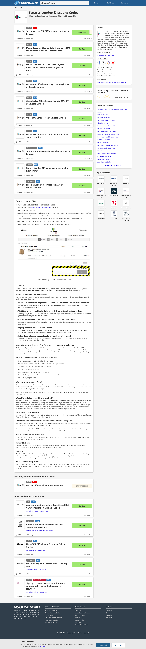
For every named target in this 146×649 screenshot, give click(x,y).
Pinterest (109, 618)
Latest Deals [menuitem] (110, 3)
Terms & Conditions (81, 625)
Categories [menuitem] (124, 3)
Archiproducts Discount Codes (107, 145)
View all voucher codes (37, 511)
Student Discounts (51, 622)
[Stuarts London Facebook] (99, 63)
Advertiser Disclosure (82, 613)
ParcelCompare (102, 115)
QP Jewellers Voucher (104, 156)
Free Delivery (49, 615)
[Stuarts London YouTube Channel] (113, 63)
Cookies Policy (80, 615)
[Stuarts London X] (104, 63)
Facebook (109, 610)
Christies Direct (102, 123)
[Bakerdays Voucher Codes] (20, 583)
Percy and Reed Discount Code (107, 137)
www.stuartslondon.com (105, 55)
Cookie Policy (43, 646)
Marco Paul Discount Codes (106, 131)
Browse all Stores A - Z (114, 165)
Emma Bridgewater (103, 117)
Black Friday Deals (51, 610)
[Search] (42, 3)
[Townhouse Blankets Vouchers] (20, 524)
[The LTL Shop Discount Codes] (20, 504)
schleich (100, 112)
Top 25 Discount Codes (52, 613)
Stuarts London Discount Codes (53, 12)
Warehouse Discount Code (106, 148)
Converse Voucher (103, 142)
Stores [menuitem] (96, 3)
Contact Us (79, 618)
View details (87, 38)
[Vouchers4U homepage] (26, 2)
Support (78, 622)
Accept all (103, 645)
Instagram (109, 615)
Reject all (118, 645)
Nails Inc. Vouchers (103, 140)
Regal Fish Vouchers (104, 159)
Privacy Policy (79, 620)
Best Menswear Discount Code (107, 126)
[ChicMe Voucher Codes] (20, 544)
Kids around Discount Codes (106, 154)
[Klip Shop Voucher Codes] (20, 563)
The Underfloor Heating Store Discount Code (112, 109)
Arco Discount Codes (104, 162)
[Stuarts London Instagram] (108, 63)
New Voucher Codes (51, 620)
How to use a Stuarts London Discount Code (112, 82)
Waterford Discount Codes (106, 120)
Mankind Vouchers (103, 129)
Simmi (99, 151)
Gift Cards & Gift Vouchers (53, 618)
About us (78, 610)
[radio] (98, 96)
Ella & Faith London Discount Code (108, 134)
